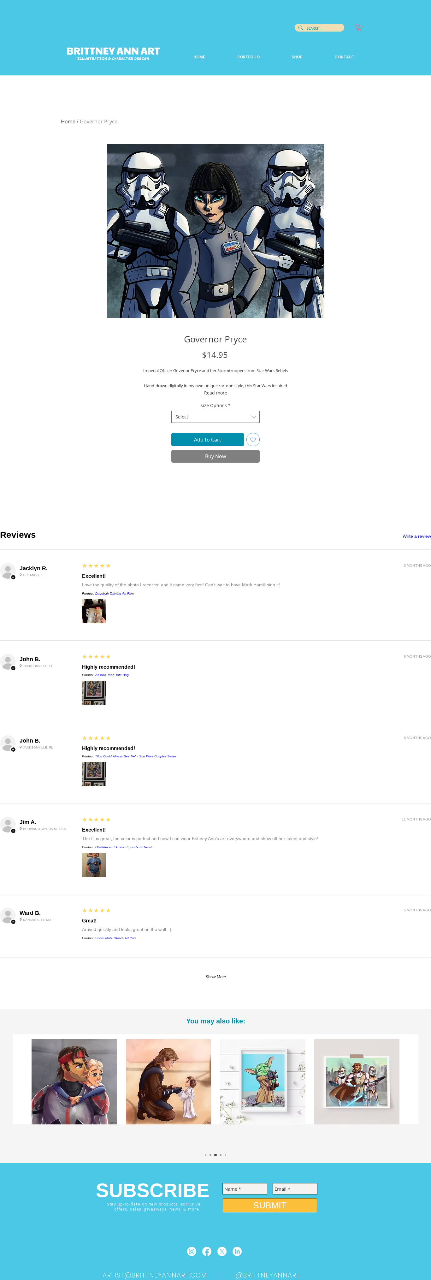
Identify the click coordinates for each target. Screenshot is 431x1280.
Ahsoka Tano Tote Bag (112, 675)
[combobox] (215, 417)
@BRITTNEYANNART (268, 1275)
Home (68, 121)
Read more (215, 393)
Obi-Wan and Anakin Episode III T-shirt (123, 847)
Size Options (215, 405)
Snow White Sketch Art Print (115, 938)
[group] (215, 1093)
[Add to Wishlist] (253, 439)
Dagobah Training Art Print (114, 593)
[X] (222, 1251)
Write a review (417, 536)
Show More (215, 977)
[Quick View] (74, 1082)
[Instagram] (191, 1251)
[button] (359, 27)
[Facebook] (206, 1251)
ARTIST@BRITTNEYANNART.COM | (169, 1275)
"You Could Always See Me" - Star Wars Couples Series (135, 756)
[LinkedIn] (237, 1251)
